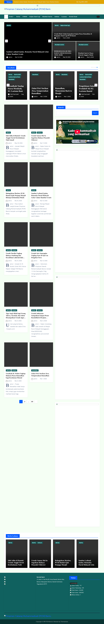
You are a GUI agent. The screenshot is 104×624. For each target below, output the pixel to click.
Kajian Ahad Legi (34, 16)
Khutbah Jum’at (47, 16)
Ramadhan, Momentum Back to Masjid (63, 90)
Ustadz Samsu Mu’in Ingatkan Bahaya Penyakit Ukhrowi (40, 138)
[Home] (6, 17)
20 (32, 402)
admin (11, 57)
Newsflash (11, 79)
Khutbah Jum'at (59, 44)
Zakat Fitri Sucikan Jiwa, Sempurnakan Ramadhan (40, 90)
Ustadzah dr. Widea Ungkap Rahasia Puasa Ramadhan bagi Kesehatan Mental (15, 376)
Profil (11, 16)
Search (61, 107)
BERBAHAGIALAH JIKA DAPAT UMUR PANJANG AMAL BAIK (62, 53)
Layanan (64, 16)
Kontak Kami (73, 16)
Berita (18, 16)
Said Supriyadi (14, 94)
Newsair (56, 621)
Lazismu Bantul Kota (14, 77)
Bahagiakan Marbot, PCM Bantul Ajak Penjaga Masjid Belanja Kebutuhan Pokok (16, 195)
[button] (49, 41)
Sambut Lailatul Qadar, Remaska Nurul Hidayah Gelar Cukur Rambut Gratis (41, 195)
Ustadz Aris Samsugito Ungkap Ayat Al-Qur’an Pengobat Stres (39, 255)
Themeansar (64, 621)
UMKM (25, 16)
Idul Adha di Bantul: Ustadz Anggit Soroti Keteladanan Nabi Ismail (16, 138)
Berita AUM (17, 74)
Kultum (57, 16)
